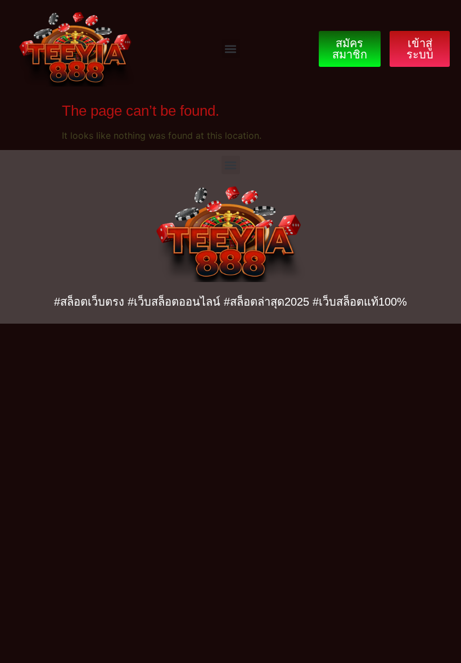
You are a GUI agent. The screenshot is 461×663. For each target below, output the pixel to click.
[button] (231, 48)
